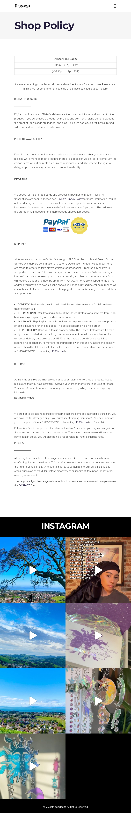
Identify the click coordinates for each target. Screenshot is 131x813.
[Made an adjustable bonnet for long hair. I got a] (98, 570)
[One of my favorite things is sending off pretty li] (98, 635)
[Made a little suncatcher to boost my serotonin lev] (33, 766)
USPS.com (57, 351)
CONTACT (24, 485)
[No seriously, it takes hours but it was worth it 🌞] (98, 701)
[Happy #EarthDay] (33, 701)
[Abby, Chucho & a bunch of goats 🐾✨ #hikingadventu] (33, 635)
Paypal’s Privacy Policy (70, 199)
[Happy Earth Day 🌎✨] (33, 570)
